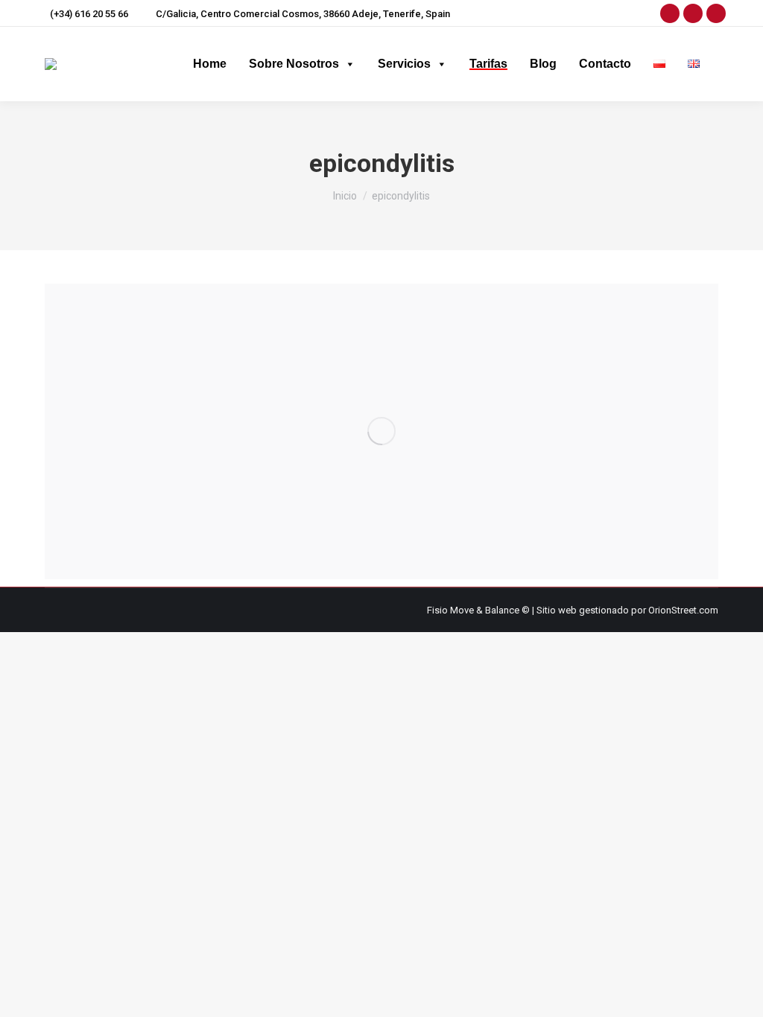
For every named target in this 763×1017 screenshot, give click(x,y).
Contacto (605, 63)
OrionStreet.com (683, 610)
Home (210, 63)
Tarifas (488, 63)
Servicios (404, 63)
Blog (543, 63)
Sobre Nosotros (294, 63)
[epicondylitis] (381, 431)
